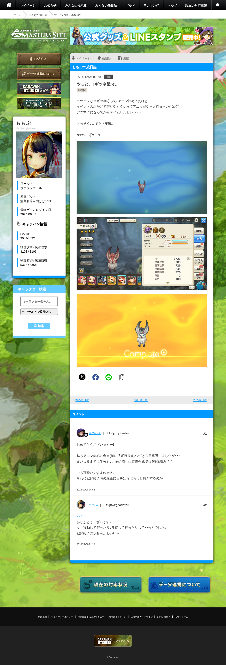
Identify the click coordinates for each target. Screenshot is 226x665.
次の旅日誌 (200, 400)
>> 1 (80, 516)
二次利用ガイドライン (142, 616)
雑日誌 (82, 90)
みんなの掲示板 (76, 5)
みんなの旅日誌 (106, 5)
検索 (41, 325)
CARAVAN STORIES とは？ (39, 89)
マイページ (28, 5)
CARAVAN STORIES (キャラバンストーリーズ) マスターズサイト (39, 35)
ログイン (39, 59)
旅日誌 (106, 58)
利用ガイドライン (117, 616)
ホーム (18, 15)
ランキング (151, 5)
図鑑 (126, 58)
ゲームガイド (39, 103)
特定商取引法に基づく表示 (91, 616)
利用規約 (42, 616)
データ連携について (39, 74)
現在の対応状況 (196, 5)
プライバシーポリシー (62, 616)
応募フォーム (181, 616)
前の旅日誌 (82, 400)
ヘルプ (172, 5)
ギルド (130, 5)
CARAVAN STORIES (113, 641)
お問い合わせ (163, 616)
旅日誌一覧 (141, 400)
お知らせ (50, 5)
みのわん (95, 433)
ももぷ (93, 504)
